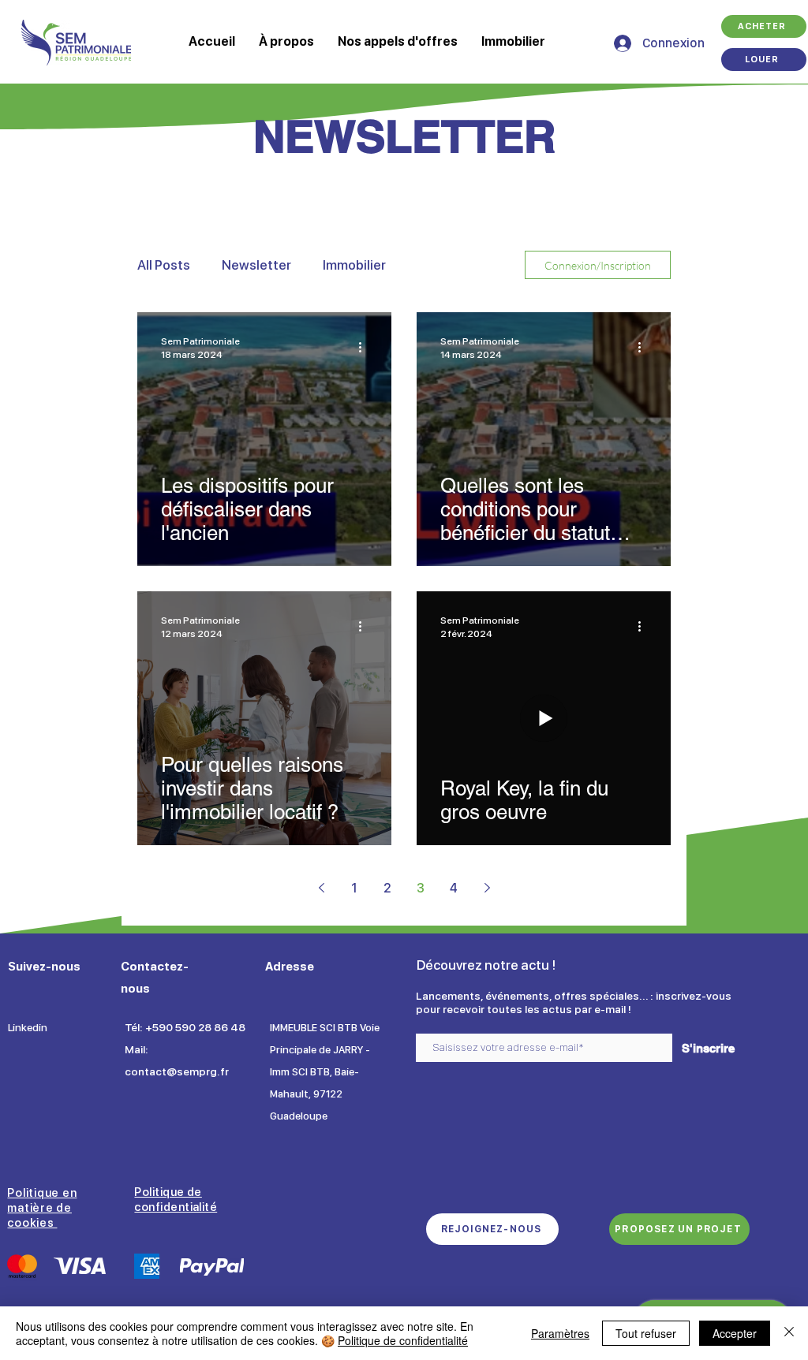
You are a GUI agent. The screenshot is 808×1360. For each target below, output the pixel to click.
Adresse (289, 966)
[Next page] (487, 888)
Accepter (735, 1333)
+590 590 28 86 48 (195, 1027)
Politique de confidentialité (403, 1340)
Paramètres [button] (560, 1333)
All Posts (163, 265)
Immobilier (354, 265)
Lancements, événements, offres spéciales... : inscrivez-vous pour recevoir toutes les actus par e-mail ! (573, 1002)
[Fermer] (789, 1333)
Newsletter (256, 265)
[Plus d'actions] (365, 346)
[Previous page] (321, 888)
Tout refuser (645, 1333)
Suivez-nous (44, 966)
